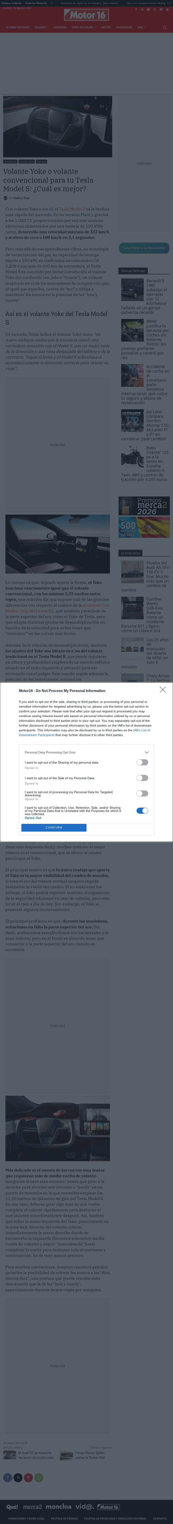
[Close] (164, 691)
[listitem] (86, 752)
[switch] (142, 762)
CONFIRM (54, 827)
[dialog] (86, 762)
